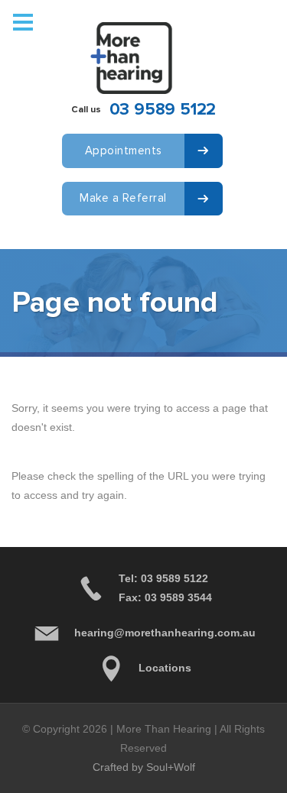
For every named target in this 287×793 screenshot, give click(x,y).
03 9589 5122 (163, 109)
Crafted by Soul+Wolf (144, 767)
